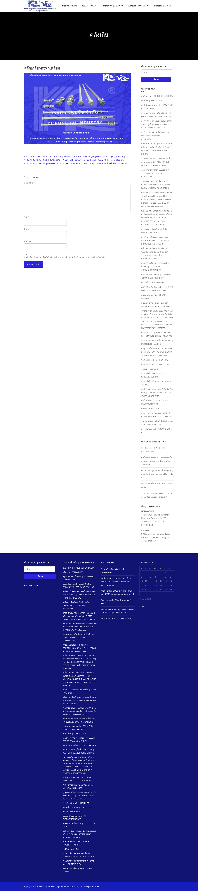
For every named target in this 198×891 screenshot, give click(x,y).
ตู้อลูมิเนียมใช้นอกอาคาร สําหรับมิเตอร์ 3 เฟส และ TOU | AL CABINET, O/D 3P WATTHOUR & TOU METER (157, 352)
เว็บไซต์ (27, 241)
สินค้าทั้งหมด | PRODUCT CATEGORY (157, 96)
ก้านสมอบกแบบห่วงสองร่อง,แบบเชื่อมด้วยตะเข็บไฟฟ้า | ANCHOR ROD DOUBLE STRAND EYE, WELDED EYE (157, 162)
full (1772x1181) (32, 156)
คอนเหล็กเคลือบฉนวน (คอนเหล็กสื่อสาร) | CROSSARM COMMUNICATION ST (155, 266)
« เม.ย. (142, 606)
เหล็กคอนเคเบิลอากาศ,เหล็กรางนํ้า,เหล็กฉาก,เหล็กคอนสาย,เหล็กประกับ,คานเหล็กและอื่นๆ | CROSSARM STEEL (79, 711)
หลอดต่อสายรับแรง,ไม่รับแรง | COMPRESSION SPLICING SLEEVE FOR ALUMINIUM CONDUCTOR (155, 184)
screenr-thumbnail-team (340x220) (111, 163)
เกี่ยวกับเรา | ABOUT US (113, 5)
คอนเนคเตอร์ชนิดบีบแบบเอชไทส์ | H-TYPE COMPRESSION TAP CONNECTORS (157, 173)
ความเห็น (29, 183)
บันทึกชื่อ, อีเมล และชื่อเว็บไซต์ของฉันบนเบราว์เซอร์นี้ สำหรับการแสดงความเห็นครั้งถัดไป (64, 257)
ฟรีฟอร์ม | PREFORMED (151, 100)
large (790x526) (116, 156)
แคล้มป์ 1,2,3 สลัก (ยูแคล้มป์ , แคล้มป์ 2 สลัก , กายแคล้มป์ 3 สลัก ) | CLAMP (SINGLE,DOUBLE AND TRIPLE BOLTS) (79, 616)
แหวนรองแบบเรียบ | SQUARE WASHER (79, 745)
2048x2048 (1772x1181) (61, 159)
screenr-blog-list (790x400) (48, 163)
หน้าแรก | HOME (69, 5)
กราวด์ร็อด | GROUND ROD (153, 282)
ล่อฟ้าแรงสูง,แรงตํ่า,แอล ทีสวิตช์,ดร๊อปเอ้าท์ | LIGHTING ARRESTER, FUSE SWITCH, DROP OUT (157, 392)
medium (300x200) (72, 156)
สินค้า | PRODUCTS (90, 5)
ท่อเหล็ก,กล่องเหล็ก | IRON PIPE (154, 360)
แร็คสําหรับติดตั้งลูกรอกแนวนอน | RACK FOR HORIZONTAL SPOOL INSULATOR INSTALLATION (155, 240)
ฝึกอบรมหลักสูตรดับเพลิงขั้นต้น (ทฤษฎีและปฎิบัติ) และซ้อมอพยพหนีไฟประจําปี (157, 474)
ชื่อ (26, 217)
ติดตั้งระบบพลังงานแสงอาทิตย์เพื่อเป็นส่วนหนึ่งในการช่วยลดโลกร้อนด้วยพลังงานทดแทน (156, 461)
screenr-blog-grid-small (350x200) (90, 159)
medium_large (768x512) (95, 156)
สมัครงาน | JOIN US (162, 5)
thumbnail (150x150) (51, 156)
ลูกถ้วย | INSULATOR (150, 369)
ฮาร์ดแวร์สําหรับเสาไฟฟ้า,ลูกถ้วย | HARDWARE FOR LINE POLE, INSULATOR (155, 135)
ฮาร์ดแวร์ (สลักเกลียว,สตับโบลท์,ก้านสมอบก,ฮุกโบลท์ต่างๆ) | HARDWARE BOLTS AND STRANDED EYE (156, 124)
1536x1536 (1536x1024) (35, 159)
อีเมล (27, 229)
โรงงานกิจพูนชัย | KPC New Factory (116, 618)
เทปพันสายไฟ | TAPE (150, 408)
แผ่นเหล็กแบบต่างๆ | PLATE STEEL (155, 364)
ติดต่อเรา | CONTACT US (139, 5)
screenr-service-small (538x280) (78, 163)
